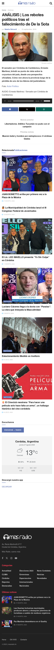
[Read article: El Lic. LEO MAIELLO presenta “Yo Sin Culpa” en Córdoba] (27, 236)
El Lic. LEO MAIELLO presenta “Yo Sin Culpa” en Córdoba (25, 258)
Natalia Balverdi (11, 29)
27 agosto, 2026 (9, 201)
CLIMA (5, 574)
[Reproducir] (5, 101)
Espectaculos (25, 578)
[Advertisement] (27, 507)
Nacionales (24, 585)
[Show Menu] (3, 3)
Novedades (42, 578)
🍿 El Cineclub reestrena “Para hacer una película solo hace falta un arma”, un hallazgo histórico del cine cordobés (25, 405)
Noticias (11, 10)
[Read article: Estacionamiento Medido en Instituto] (27, 335)
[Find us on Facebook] (2, 558)
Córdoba (5, 578)
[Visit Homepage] (26, 3)
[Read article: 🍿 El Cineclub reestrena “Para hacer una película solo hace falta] (27, 381)
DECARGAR (7, 486)
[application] (27, 100)
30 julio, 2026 (8, 360)
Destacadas (7, 585)
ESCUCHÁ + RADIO (12, 430)
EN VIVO (13, 639)
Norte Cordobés (44, 570)
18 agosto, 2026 (9, 214)
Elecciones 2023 (26, 570)
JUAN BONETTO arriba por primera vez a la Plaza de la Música (24, 196)
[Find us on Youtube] (16, 558)
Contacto (23, 639)
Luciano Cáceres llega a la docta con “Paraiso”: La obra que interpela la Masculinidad (26, 308)
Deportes (6, 582)
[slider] (47, 100)
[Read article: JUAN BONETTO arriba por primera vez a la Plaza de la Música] (27, 173)
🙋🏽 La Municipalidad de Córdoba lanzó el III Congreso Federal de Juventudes (24, 209)
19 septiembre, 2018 (28, 29)
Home (4, 10)
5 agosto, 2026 (8, 313)
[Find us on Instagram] (11, 558)
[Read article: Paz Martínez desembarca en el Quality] (7, 623)
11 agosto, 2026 (9, 264)
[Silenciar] (41, 101)
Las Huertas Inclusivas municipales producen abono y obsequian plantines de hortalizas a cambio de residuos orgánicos (32, 610)
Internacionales (26, 582)
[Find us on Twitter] (7, 558)
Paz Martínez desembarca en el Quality (30, 621)
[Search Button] (51, 3)
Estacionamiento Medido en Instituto (21, 356)
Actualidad (6, 570)
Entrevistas (9, 252)
